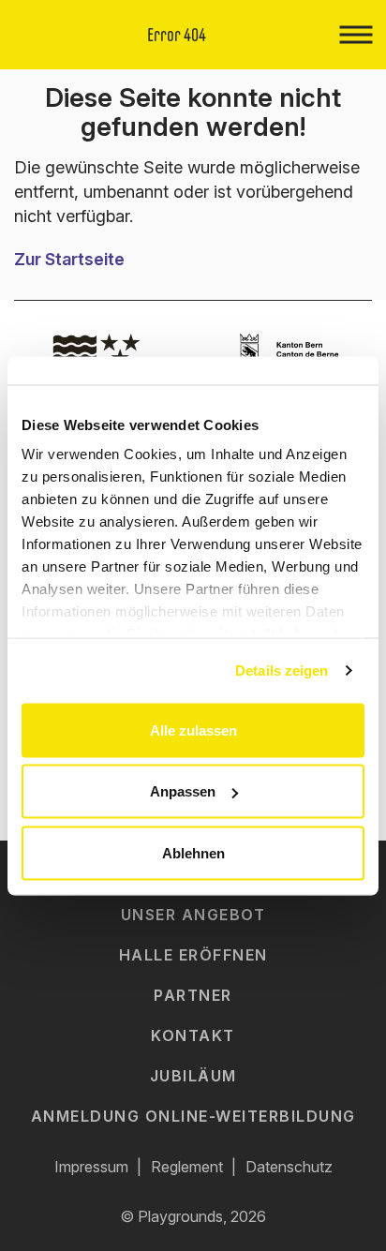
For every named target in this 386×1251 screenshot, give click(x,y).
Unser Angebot (193, 914)
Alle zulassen (193, 729)
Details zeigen (281, 670)
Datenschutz (289, 1166)
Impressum (91, 1166)
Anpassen (182, 791)
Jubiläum (193, 1075)
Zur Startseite (69, 259)
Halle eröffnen (193, 955)
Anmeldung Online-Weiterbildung (193, 1116)
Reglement (187, 1166)
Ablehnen (193, 852)
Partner (193, 995)
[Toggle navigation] (355, 35)
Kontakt (193, 1035)
